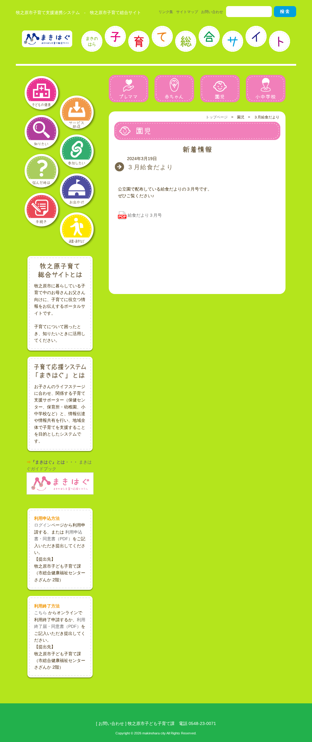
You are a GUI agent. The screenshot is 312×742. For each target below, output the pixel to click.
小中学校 (265, 88)
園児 (220, 88)
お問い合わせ (212, 12)
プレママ (128, 88)
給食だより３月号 (145, 215)
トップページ (217, 117)
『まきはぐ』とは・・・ (54, 462)
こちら (40, 612)
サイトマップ (187, 12)
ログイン (42, 525)
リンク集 (165, 12)
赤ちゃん (174, 88)
